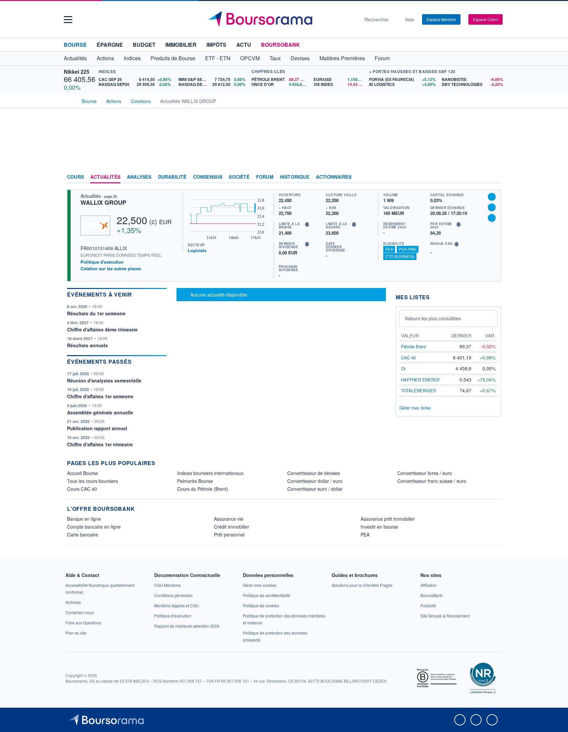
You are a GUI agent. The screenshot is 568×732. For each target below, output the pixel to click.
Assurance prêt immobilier (388, 518)
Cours (75, 177)
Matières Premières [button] (342, 58)
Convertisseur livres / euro (424, 473)
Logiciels (197, 250)
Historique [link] (294, 177)
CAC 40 (408, 357)
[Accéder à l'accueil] (69, 100)
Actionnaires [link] (333, 177)
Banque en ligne (84, 518)
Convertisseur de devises (313, 473)
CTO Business (399, 256)
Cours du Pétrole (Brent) (202, 488)
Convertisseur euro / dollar (315, 488)
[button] (68, 19)
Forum (382, 58)
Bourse (75, 44)
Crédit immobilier (231, 526)
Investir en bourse (379, 526)
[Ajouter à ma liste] (491, 218)
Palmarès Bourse (195, 481)
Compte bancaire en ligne (94, 526)
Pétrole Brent (413, 346)
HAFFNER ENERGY (420, 380)
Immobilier (181, 44)
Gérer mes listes (415, 408)
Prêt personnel (229, 534)
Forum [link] (264, 177)
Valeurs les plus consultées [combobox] (433, 318)
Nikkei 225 (76, 71)
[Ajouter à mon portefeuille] (491, 207)
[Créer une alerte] (491, 197)
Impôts (216, 44)
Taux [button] (275, 58)
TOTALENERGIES (418, 390)
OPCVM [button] (250, 58)
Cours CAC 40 (82, 488)
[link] (73, 602)
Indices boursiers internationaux (210, 473)
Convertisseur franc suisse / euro (431, 481)
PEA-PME (407, 249)
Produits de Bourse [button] (173, 58)
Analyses (139, 177)
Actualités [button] (75, 58)
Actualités (105, 177)
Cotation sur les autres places (111, 268)
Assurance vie (228, 518)
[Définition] (307, 224)
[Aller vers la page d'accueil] (281, 19)
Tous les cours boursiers (92, 481)
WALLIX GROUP (103, 202)
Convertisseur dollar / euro (315, 481)
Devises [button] (300, 58)
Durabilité (172, 177)
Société (239, 177)
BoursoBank (280, 44)
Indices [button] (132, 58)
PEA (389, 249)
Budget (144, 44)
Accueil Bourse (82, 473)
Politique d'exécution (102, 262)
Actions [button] (105, 58)
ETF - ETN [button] (217, 58)
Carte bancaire (82, 534)
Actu (243, 44)
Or (403, 368)
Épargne (110, 44)
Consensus (208, 177)
